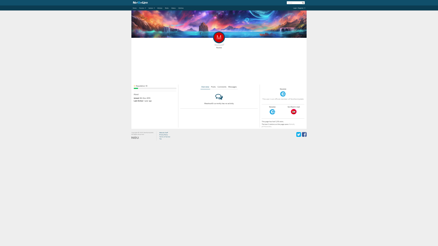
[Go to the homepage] (140, 2)
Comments (222, 87)
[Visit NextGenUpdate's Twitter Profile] (298, 136)
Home (135, 8)
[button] (303, 3)
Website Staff (163, 132)
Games (151, 8)
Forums (142, 8)
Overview (205, 87)
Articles (159, 8)
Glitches (181, 8)
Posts (213, 87)
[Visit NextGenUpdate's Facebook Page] (304, 136)
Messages (232, 87)
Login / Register (298, 8)
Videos (173, 8)
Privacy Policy (163, 134)
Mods (167, 8)
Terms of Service (164, 136)
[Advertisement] (219, 67)
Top (160, 139)
